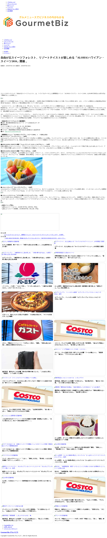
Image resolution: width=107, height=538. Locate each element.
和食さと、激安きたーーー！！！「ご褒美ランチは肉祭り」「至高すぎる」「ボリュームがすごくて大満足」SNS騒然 (79, 510)
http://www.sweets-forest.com (13, 131)
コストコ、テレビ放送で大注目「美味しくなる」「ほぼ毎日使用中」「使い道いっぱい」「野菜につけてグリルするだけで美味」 (27, 410)
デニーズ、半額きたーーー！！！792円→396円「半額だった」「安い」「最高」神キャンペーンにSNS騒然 (79, 519)
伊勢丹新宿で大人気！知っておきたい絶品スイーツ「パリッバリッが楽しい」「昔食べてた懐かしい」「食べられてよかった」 (79, 256)
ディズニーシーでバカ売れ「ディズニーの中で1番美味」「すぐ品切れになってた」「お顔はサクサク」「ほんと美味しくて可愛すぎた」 (26, 510)
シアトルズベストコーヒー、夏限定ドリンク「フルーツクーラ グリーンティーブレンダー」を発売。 (34, 234)
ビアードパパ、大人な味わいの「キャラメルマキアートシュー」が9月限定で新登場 (79, 247)
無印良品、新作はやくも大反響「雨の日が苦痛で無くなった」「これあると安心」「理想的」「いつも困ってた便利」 (27, 372)
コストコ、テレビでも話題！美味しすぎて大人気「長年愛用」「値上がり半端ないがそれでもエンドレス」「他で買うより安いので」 (79, 344)
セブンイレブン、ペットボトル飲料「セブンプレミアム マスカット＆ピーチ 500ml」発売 (78, 298)
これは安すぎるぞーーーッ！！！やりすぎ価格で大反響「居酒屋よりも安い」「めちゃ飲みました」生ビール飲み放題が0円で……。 (27, 419)
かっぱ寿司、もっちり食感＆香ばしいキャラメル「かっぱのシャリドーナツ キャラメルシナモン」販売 (80, 461)
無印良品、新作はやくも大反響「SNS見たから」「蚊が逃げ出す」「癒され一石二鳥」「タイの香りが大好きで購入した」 (79, 381)
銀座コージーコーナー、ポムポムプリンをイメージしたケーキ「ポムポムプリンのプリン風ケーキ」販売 (27, 472)
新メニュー (10, 5)
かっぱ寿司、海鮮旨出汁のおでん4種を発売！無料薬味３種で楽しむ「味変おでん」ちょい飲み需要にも (78, 287)
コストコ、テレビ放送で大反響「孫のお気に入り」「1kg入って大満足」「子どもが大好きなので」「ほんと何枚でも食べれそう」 (79, 500)
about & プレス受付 (13, 9)
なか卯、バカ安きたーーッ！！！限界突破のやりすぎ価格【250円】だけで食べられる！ (26, 481)
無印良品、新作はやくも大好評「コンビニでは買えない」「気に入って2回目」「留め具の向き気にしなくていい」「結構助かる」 (26, 519)
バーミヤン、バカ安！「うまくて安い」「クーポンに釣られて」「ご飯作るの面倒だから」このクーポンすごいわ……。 (27, 287)
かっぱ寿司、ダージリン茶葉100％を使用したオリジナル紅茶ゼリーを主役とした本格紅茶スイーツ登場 (79, 438)
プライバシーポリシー (10, 528)
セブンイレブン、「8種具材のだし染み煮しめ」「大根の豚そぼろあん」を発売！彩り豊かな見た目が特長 (26, 258)
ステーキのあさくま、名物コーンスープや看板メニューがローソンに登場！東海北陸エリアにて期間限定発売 (27, 450)
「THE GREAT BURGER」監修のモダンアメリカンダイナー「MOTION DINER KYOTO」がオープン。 (35, 238)
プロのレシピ (11, 2)
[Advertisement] (31, 33)
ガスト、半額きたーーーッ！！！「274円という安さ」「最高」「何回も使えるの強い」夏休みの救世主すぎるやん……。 (26, 344)
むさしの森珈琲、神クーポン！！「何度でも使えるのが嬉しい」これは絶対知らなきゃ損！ (27, 245)
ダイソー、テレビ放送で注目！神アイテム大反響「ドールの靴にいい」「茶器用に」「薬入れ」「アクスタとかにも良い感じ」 (79, 353)
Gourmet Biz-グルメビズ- (9, 532)
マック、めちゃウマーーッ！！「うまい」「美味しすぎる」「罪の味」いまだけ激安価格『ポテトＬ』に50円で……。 (27, 459)
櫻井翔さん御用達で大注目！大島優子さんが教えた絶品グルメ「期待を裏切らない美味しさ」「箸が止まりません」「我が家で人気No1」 (79, 391)
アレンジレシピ (12, 4)
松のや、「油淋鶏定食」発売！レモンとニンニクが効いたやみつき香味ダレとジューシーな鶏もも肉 (79, 472)
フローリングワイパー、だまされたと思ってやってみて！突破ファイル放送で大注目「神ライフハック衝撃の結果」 (27, 381)
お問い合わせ (8, 527)
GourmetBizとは (8, 525)
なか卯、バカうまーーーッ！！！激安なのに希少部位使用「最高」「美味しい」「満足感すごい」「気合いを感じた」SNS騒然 (79, 448)
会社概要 (10, 11)
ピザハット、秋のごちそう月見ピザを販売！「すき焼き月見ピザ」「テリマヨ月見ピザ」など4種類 (27, 315)
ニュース (10, 7)
